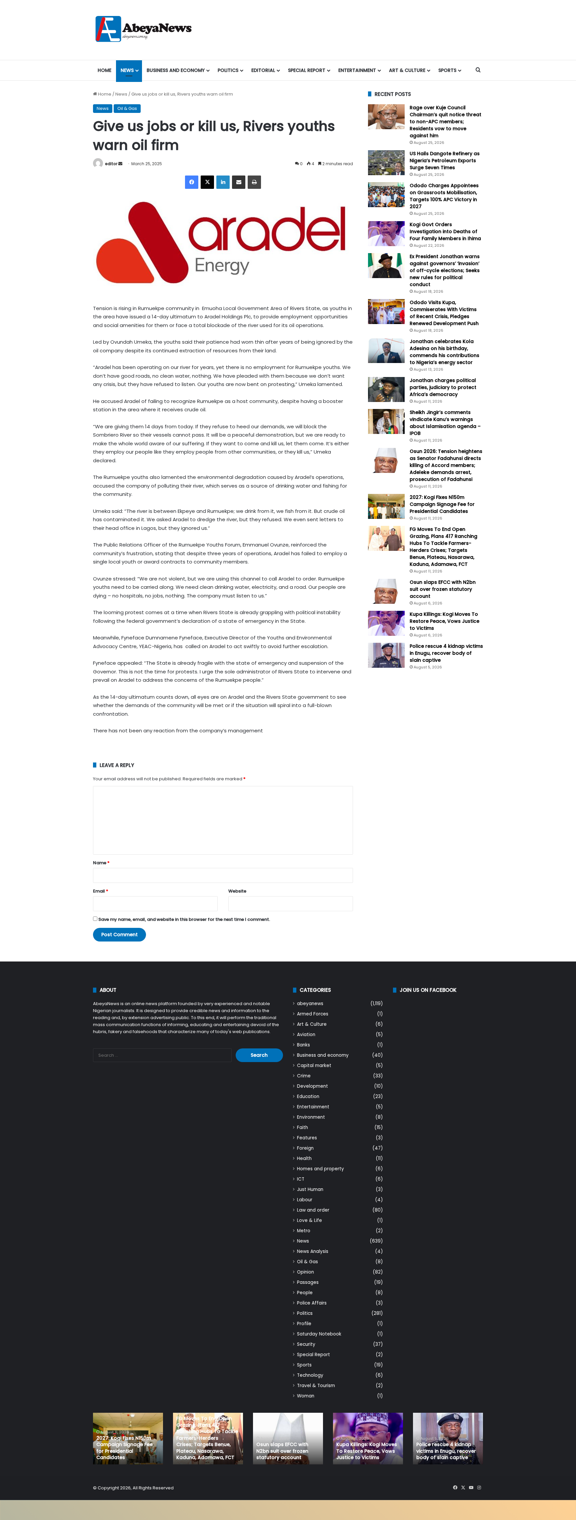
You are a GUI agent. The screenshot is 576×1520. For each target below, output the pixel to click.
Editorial (263, 70)
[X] (207, 182)
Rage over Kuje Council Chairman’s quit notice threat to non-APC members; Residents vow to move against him (445, 121)
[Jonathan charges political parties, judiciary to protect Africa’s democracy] (386, 389)
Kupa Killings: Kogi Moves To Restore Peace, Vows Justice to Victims (444, 621)
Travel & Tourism (316, 1385)
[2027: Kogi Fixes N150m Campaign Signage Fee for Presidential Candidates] (386, 506)
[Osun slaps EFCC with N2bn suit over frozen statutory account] (386, 591)
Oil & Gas (127, 108)
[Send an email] (120, 164)
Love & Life (309, 1220)
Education (308, 1096)
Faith (302, 1127)
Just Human (310, 1189)
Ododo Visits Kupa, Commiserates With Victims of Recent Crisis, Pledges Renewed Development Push (444, 313)
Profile (304, 1324)
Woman (305, 1396)
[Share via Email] (238, 182)
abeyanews (310, 1003)
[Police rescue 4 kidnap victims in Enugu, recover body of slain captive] (386, 655)
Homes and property (320, 1169)
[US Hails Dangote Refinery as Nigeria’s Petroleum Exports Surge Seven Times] (386, 162)
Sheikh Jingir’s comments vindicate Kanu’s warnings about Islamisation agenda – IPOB (445, 423)
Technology (310, 1375)
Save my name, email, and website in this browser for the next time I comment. (184, 919)
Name (101, 863)
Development (312, 1086)
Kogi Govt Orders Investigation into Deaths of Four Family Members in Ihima (445, 231)
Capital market (314, 1065)
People (305, 1293)
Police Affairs (312, 1303)
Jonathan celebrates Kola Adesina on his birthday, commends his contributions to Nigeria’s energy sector (444, 352)
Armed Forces (312, 1014)
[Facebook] (191, 182)
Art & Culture (407, 70)
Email (100, 891)
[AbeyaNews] (143, 30)
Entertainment (357, 70)
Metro (303, 1231)
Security (306, 1344)
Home (104, 70)
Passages (308, 1282)
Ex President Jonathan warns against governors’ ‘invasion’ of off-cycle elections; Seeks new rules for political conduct (445, 270)
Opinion (305, 1272)
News (127, 70)
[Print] (254, 182)
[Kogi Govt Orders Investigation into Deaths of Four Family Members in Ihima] (386, 233)
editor (111, 164)
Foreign (305, 1148)
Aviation (306, 1034)
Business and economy (176, 70)
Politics (228, 70)
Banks (303, 1045)
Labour (304, 1200)
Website (237, 891)
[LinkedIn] (223, 182)
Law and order (313, 1210)
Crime (304, 1076)
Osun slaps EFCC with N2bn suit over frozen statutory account (443, 589)
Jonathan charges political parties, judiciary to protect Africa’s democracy (443, 387)
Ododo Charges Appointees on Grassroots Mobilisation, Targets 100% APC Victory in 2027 (444, 196)
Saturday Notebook (319, 1334)
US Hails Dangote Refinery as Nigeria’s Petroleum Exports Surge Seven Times (445, 160)
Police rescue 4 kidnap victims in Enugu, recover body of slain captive (446, 653)
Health (304, 1158)
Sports (447, 70)
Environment (311, 1117)
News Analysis (312, 1251)
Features (307, 1138)
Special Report (306, 70)
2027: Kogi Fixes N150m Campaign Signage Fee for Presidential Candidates (442, 504)
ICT (300, 1179)
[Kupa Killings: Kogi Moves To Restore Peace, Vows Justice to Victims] (386, 623)
